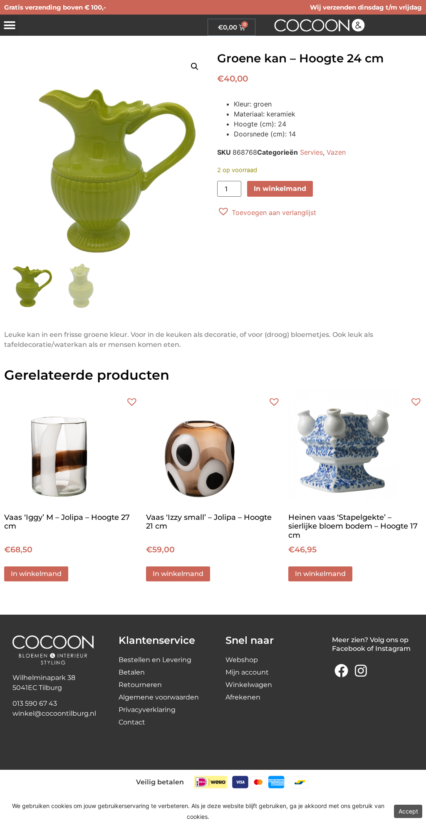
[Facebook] (341, 670)
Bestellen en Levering (155, 660)
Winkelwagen (248, 685)
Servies (311, 152)
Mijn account (247, 672)
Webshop (241, 660)
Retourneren (140, 685)
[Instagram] (360, 670)
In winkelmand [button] (36, 574)
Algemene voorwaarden (159, 697)
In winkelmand (280, 189)
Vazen (336, 152)
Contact (132, 722)
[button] (9, 25)
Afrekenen (242, 697)
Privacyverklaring (147, 710)
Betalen (132, 672)
